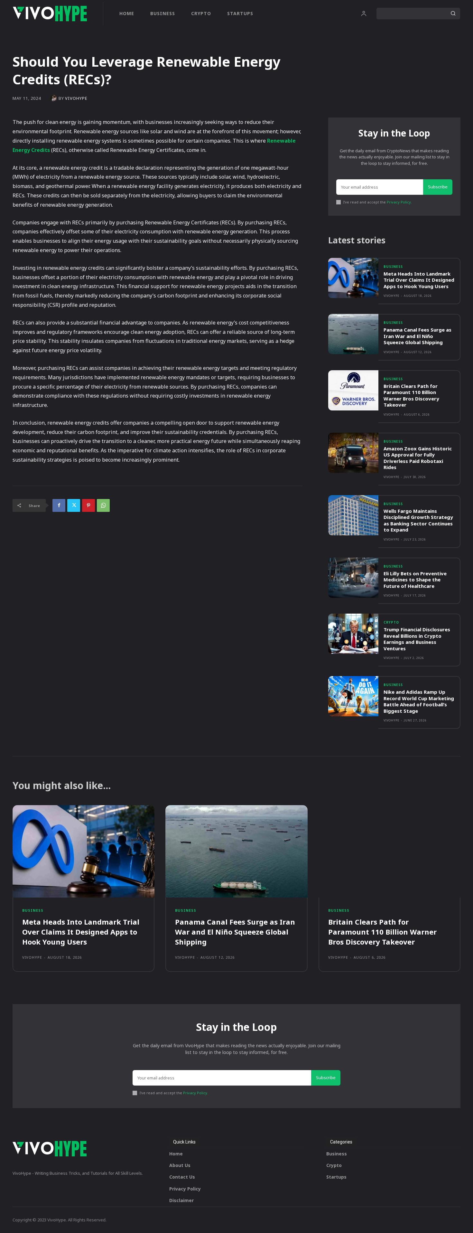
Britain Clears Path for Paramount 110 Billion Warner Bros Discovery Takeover (411, 395)
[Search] (453, 13)
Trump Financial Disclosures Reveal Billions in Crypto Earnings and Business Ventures (417, 639)
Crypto (391, 622)
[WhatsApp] (103, 505)
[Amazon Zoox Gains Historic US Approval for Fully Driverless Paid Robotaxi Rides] (353, 453)
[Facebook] (58, 505)
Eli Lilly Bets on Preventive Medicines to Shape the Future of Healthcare (415, 579)
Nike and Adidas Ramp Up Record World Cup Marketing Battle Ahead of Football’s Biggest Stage (419, 701)
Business (393, 266)
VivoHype (76, 98)
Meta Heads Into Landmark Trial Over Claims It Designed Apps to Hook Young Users (419, 279)
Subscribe (438, 187)
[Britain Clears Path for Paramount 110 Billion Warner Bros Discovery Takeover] (353, 390)
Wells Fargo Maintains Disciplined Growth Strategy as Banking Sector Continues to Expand (418, 520)
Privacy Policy (399, 202)
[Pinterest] (88, 505)
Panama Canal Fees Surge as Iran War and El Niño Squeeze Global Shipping (417, 335)
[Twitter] (73, 505)
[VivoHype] (54, 98)
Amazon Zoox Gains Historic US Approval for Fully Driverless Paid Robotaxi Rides (418, 458)
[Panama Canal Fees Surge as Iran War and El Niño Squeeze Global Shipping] (353, 334)
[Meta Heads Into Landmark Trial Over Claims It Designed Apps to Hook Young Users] (353, 278)
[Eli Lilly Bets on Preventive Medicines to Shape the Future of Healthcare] (353, 578)
